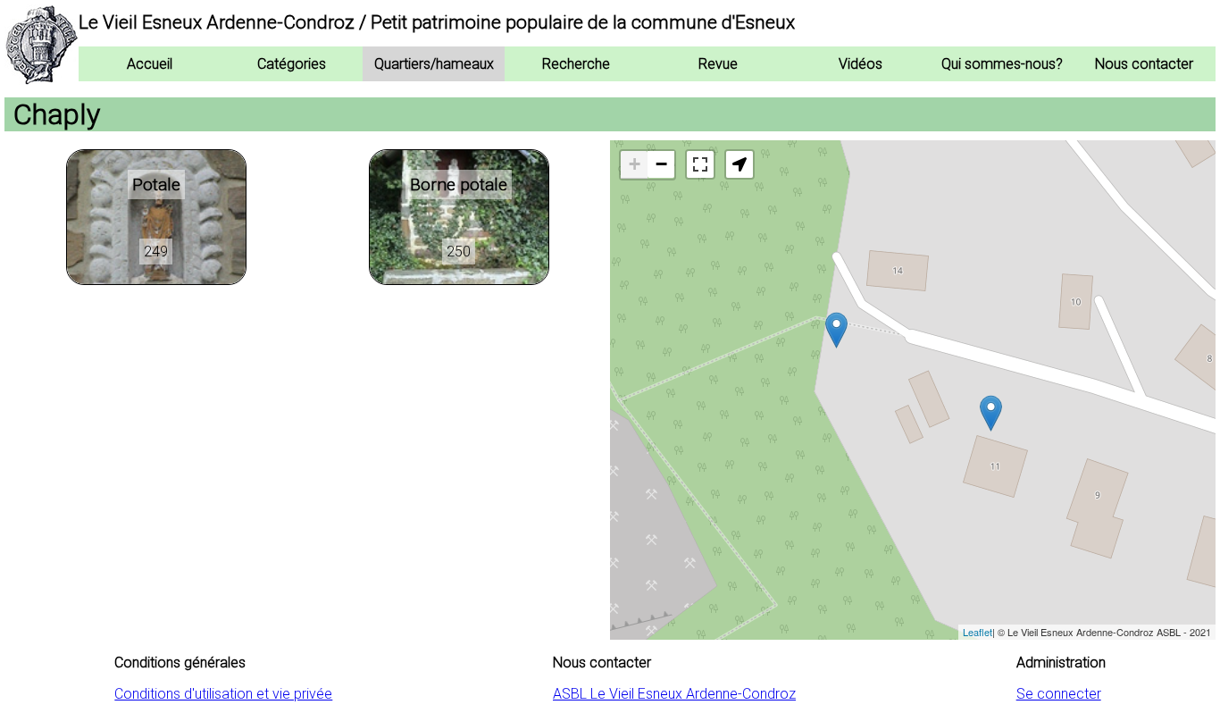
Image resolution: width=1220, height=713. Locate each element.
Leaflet (977, 632)
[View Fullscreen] (700, 164)
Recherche (576, 63)
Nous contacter (1144, 63)
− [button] (661, 164)
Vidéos (860, 63)
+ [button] (634, 164)
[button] (739, 164)
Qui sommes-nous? (1002, 63)
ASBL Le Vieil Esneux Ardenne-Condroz (674, 693)
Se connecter (1058, 693)
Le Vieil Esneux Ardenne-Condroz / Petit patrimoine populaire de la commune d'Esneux (437, 22)
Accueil (149, 63)
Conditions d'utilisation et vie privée (223, 693)
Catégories (291, 63)
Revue (718, 63)
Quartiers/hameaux (434, 63)
